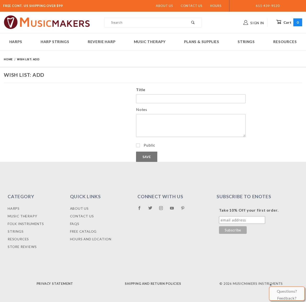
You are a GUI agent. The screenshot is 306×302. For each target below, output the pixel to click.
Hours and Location (90, 239)
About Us (164, 6)
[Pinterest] (185, 210)
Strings (246, 41)
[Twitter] (152, 210)
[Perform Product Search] (193, 22)
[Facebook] (141, 210)
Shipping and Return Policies (153, 284)
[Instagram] (163, 210)
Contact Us (191, 6)
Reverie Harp (101, 41)
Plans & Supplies (201, 41)
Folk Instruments (26, 224)
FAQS (74, 224)
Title (140, 89)
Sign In (256, 23)
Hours (216, 6)
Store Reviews (22, 247)
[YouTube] (174, 210)
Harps (15, 41)
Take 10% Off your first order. (249, 210)
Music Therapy (150, 41)
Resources (285, 41)
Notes (141, 109)
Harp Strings (55, 41)
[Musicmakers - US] (47, 22)
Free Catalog (83, 231)
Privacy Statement (55, 284)
